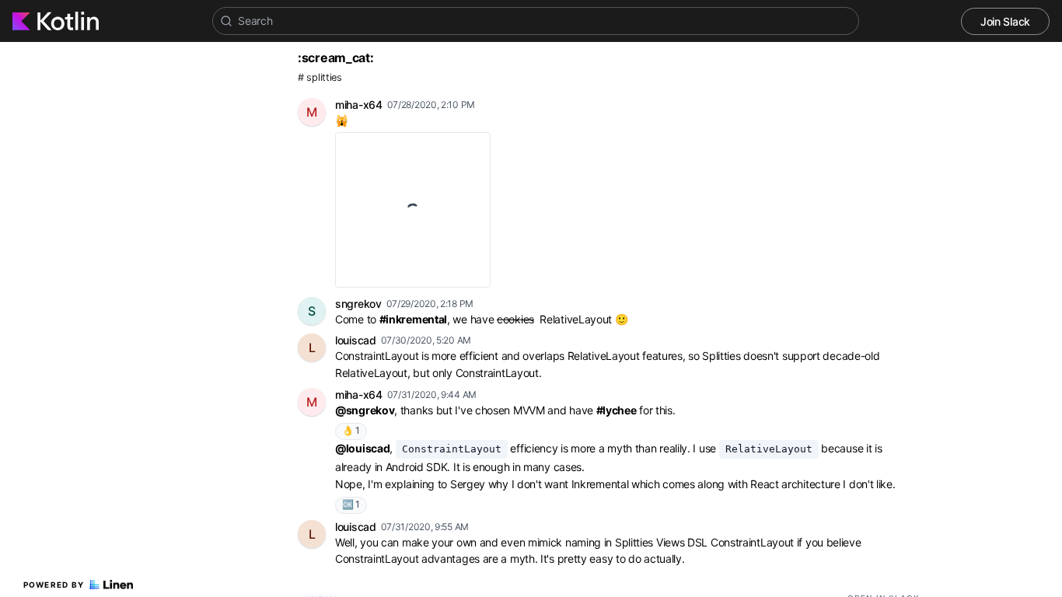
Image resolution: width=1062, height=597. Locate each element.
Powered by (54, 584)
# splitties (320, 77)
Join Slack (1005, 21)
